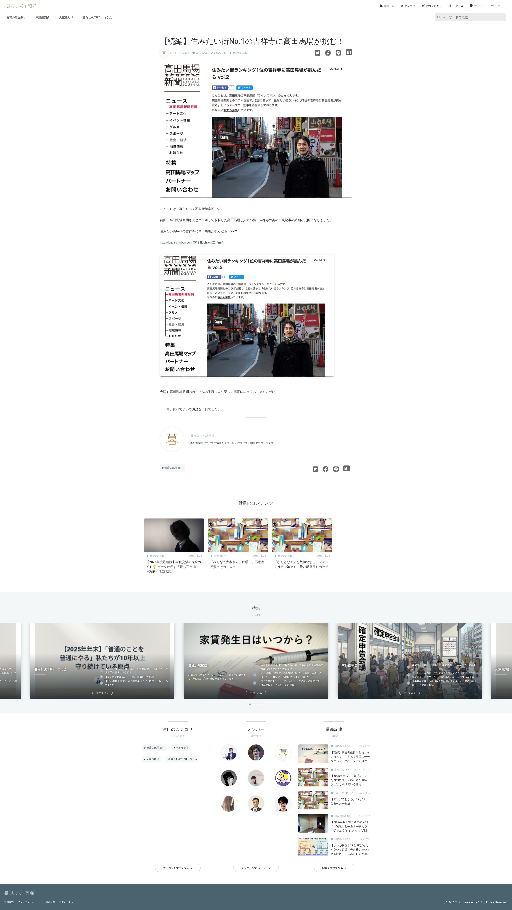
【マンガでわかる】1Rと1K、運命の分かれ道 (129, 676)
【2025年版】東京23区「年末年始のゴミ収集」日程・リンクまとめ (136, 683)
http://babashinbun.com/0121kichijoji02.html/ (191, 242)
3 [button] (258, 704)
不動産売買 (43, 17)
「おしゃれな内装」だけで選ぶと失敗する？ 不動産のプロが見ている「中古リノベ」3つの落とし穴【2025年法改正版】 (445, 675)
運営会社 (50, 902)
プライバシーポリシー (30, 902)
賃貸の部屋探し (16, 17)
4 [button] (262, 704)
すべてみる (102, 692)
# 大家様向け (151, 759)
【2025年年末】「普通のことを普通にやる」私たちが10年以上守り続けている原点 (136, 670)
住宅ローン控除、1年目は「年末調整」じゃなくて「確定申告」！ (444, 667)
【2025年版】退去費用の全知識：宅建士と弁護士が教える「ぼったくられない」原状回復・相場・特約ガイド (290, 675)
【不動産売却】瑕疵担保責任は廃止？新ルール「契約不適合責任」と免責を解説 (444, 683)
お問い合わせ (66, 902)
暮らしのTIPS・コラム (97, 17)
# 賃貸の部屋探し (172, 467)
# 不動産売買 (181, 747)
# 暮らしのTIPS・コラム (182, 759)
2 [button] (254, 704)
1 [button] (250, 704)
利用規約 (9, 902)
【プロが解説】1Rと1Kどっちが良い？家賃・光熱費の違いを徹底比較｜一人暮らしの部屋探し (290, 683)
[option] (174, 547)
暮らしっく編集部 (179, 53)
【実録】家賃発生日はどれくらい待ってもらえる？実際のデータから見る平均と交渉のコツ (290, 667)
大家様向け (66, 17)
